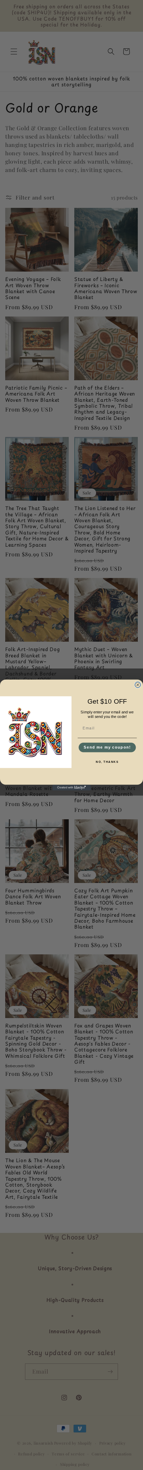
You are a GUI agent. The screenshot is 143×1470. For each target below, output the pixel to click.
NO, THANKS (107, 762)
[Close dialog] (138, 685)
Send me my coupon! (107, 747)
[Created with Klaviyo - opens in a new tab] (71, 787)
